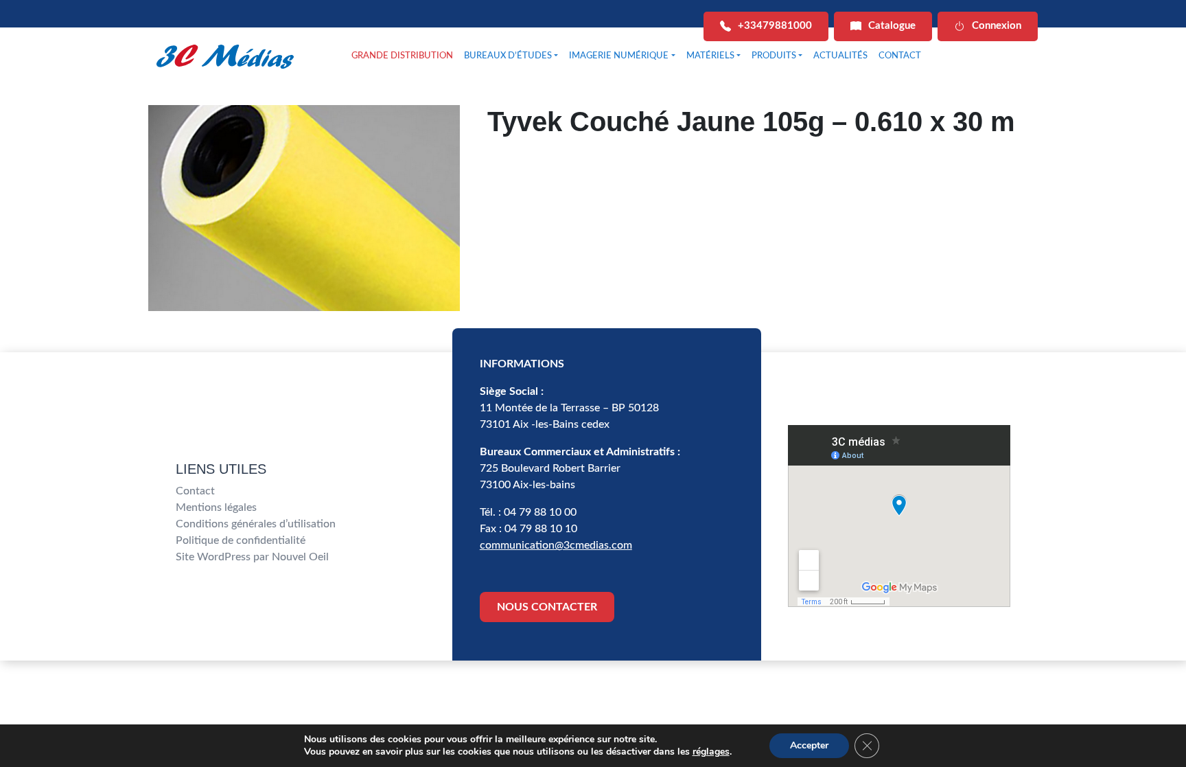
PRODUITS (774, 55)
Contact (195, 490)
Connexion (996, 26)
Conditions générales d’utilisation (256, 523)
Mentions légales (216, 507)
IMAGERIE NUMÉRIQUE (618, 55)
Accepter (809, 745)
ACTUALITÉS (840, 55)
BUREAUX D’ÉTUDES (508, 55)
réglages (711, 752)
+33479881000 (775, 26)
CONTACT (900, 55)
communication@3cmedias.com (556, 545)
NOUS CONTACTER (547, 607)
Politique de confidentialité (240, 540)
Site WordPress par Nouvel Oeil (252, 556)
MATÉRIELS (710, 55)
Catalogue (892, 26)
